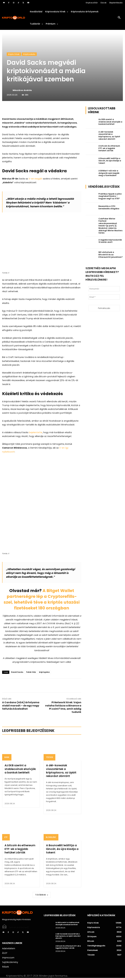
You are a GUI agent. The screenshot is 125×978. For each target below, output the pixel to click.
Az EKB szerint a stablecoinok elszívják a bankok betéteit (20, 768)
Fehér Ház (31, 672)
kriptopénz (44, 672)
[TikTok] (18, 2)
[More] (37, 109)
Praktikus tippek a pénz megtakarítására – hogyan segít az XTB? (110, 196)
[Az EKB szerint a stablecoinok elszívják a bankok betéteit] (21, 749)
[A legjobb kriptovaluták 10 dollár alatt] (91, 243)
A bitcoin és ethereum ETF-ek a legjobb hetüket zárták (20, 848)
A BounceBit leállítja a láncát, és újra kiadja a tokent (62, 848)
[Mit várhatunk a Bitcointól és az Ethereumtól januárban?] (91, 255)
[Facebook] (8, 2)
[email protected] (19, 927)
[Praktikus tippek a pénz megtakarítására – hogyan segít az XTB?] (91, 197)
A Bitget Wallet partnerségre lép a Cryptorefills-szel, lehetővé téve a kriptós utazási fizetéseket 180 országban (42, 599)
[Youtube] (28, 2)
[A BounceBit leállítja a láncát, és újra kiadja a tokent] (62, 829)
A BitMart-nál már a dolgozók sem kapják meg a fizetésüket (108, 173)
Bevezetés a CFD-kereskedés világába (108, 207)
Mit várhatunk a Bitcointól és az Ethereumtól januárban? (110, 254)
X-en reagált (35, 178)
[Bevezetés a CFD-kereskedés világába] (91, 209)
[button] (119, 17)
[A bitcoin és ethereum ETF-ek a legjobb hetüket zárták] (21, 829)
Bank (6, 757)
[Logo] (13, 18)
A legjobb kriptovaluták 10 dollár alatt (110, 241)
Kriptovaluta (29, 54)
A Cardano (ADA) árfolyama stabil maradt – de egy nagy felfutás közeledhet (20, 706)
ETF (5, 837)
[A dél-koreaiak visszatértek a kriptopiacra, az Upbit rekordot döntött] (62, 749)
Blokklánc (51, 837)
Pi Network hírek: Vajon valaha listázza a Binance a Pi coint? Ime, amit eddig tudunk (63, 707)
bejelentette (35, 432)
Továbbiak (40, 894)
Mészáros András (22, 90)
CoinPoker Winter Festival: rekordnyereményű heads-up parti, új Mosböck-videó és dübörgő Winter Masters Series (110, 225)
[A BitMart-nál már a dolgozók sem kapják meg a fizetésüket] (91, 173)
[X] (23, 2)
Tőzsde (49, 757)
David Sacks (17, 672)
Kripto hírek (14, 54)
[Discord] (3, 2)
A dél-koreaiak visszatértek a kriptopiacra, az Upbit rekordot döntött (61, 770)
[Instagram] (13, 2)
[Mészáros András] (9, 90)
